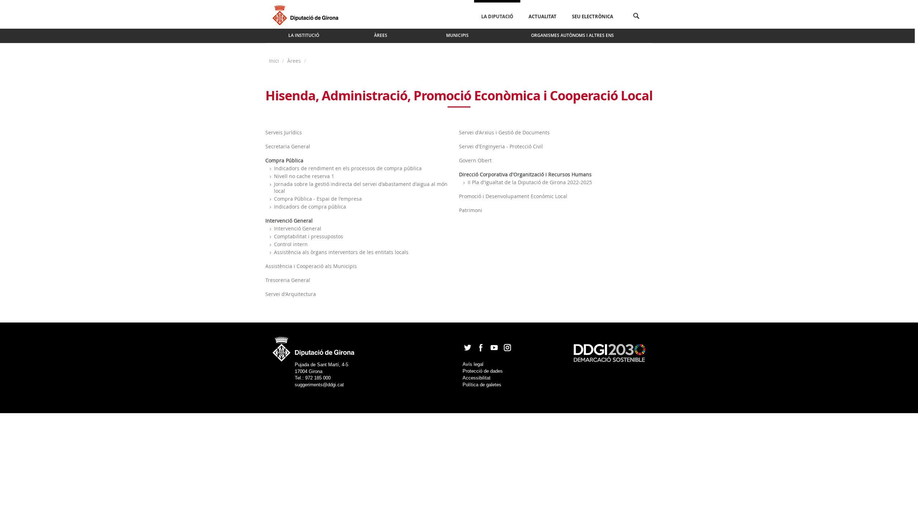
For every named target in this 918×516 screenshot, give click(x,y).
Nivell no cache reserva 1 (304, 176)
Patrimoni (470, 210)
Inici (274, 60)
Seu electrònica (592, 16)
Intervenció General (297, 228)
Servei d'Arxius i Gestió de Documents (504, 132)
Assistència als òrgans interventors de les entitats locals (341, 252)
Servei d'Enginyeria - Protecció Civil (501, 146)
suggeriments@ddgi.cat (319, 384)
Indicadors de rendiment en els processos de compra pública (348, 168)
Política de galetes (482, 384)
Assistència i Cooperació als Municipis (311, 266)
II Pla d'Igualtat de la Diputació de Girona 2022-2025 (530, 182)
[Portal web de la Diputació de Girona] (314, 347)
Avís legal (473, 364)
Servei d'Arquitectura (290, 294)
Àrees (294, 60)
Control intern (291, 244)
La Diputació (497, 16)
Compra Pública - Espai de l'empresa (318, 198)
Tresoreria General (287, 280)
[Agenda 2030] (609, 352)
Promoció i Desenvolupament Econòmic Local (513, 196)
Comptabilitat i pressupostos (308, 236)
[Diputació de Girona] (307, 14)
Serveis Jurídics (283, 132)
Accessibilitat (477, 378)
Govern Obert (475, 160)
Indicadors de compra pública (310, 206)
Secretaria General (287, 146)
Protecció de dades (483, 371)
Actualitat (543, 16)
